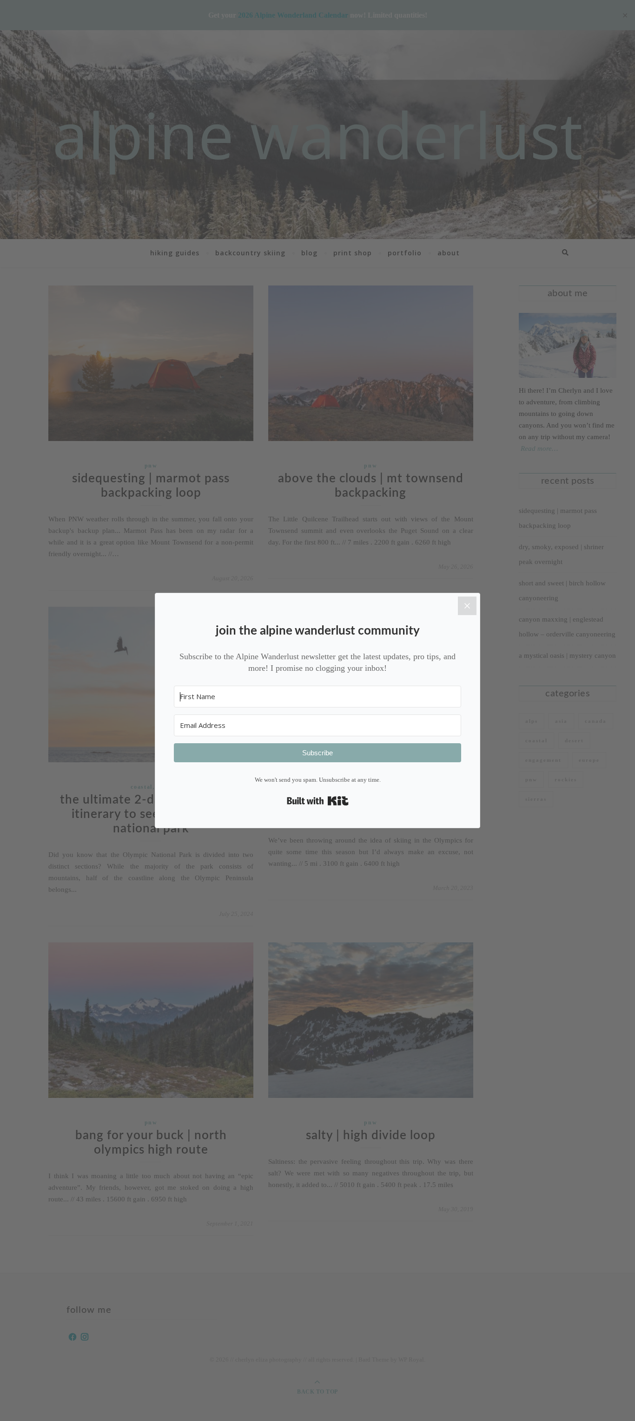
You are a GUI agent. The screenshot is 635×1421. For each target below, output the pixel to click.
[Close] (467, 606)
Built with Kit (318, 800)
